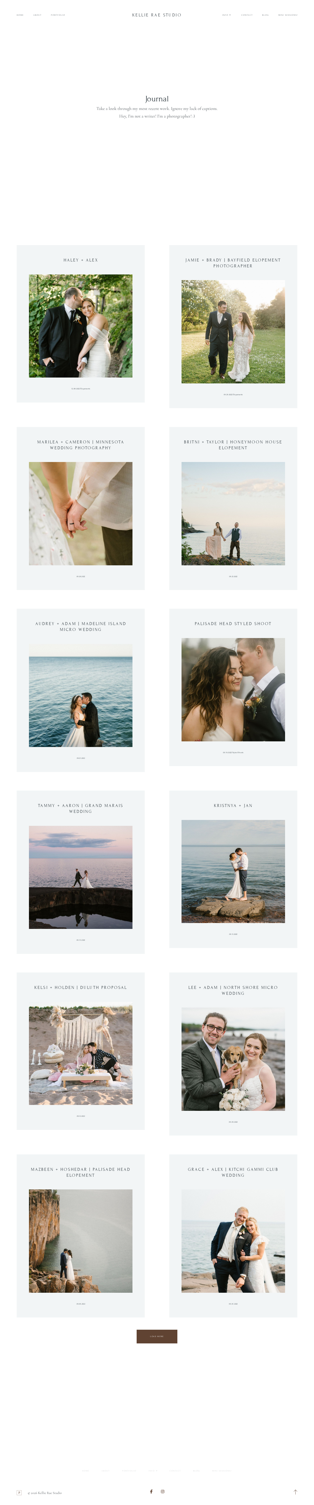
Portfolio (58, 15)
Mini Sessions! (288, 15)
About (37, 15)
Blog (265, 15)
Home (20, 15)
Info (152, 1471)
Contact (247, 15)
